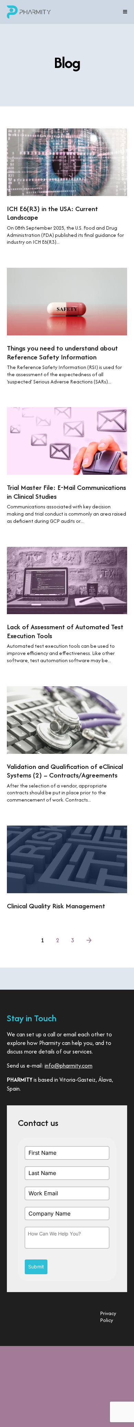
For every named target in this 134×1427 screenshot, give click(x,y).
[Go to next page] (89, 939)
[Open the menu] (125, 12)
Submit (36, 1266)
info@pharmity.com (68, 1065)
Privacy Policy (108, 1317)
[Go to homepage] (29, 12)
